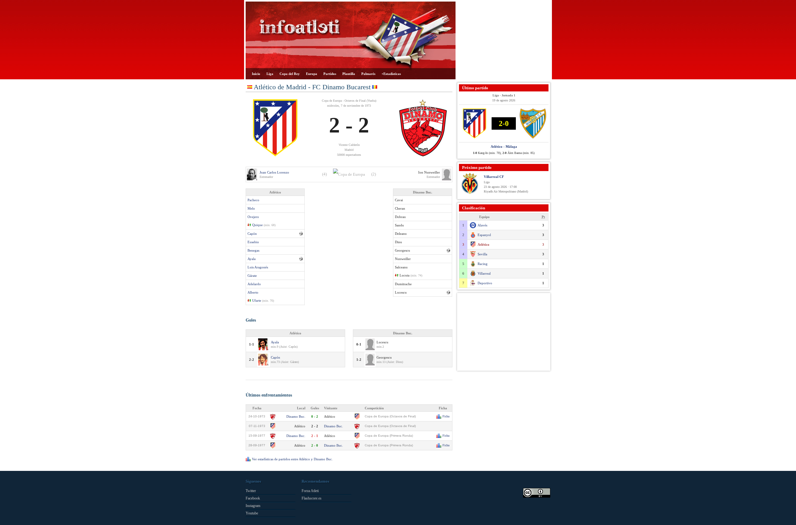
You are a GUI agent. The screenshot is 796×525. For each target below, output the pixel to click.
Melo (251, 208)
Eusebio (253, 242)
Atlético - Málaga (504, 146)
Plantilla (348, 74)
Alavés (482, 225)
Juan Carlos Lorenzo (274, 172)
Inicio (256, 74)
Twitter (251, 491)
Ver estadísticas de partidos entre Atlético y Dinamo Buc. (292, 459)
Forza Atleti (310, 491)
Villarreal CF (494, 177)
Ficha (445, 416)
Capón (252, 233)
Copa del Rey (290, 74)
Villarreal (484, 273)
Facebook (253, 498)
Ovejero (253, 217)
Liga (269, 74)
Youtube (252, 513)
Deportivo (485, 283)
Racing (483, 264)
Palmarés (368, 74)
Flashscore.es (312, 498)
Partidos (329, 74)
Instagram (253, 506)
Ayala (252, 259)
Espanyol (484, 235)
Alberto (253, 292)
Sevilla (482, 254)
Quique (257, 225)
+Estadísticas (391, 74)
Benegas (253, 250)
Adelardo (254, 284)
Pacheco (253, 200)
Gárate (252, 275)
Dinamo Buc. (295, 416)
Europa (311, 74)
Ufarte (256, 300)
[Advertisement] (503, 40)
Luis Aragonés (258, 267)
